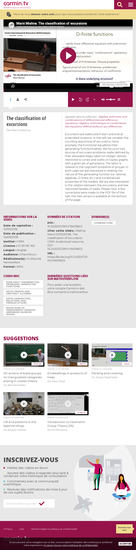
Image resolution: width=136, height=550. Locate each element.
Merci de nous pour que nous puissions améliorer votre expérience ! (66, 14)
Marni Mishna (21, 130)
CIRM (20, 241)
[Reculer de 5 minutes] (80, 99)
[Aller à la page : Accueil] (15, 3)
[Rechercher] (119, 4)
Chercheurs (28, 254)
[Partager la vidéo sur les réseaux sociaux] (25, 99)
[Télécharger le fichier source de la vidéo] (17, 99)
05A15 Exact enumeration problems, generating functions (22, 284)
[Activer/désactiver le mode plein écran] (118, 99)
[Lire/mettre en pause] (73, 99)
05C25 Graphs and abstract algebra (18, 292)
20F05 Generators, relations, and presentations (18, 300)
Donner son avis (124, 528)
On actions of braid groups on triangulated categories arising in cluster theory (22, 377)
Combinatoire (103, 223)
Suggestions (20, 338)
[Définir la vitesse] (102, 99)
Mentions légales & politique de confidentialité (54, 528)
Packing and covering (107, 373)
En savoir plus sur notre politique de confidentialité (71, 545)
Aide (22, 528)
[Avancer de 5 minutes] (87, 99)
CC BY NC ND (26, 245)
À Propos (7, 528)
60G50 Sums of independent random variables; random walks (20, 311)
